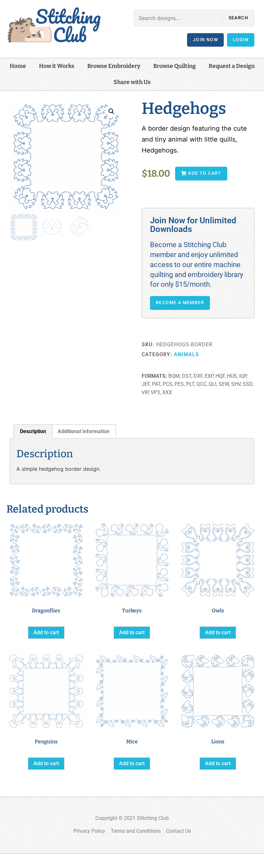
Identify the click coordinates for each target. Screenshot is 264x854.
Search (238, 18)
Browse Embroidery (113, 66)
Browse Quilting (174, 66)
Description (33, 431)
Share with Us (132, 82)
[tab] (33, 431)
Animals (186, 354)
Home (18, 66)
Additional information (83, 431)
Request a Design (232, 66)
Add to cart (46, 632)
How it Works (56, 66)
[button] (111, 111)
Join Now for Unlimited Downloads (193, 225)
